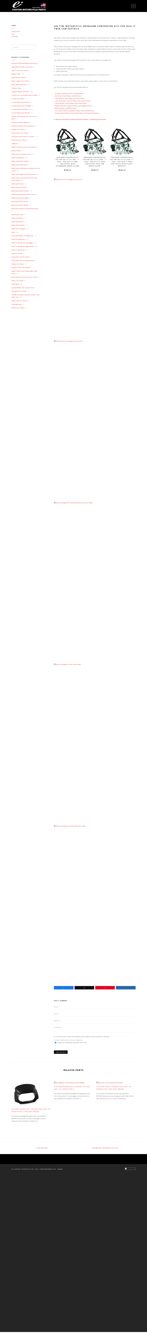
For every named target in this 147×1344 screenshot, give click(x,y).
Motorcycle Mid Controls (20, 201)
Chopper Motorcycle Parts (20, 92)
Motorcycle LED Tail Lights (20, 198)
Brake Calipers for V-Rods (20, 81)
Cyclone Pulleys (72, 101)
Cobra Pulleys (70, 103)
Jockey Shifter (16, 151)
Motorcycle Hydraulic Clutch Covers (23, 194)
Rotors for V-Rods (17, 281)
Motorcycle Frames (18, 184)
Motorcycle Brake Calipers (20, 161)
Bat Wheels (59, 96)
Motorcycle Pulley (17, 215)
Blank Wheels (59, 108)
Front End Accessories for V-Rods (23, 136)
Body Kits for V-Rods (18, 77)
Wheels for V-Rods (18, 308)
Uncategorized (16, 304)
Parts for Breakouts (18, 239)
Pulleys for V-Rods (18, 264)
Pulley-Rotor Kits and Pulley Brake (23, 260)
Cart (13, 34)
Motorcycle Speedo (18, 225)
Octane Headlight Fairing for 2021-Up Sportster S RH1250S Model (31, 1110)
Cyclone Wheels (60, 101)
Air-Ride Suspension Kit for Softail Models (69, 93)
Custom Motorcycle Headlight (21, 106)
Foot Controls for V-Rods (20, 133)
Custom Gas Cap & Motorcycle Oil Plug (24, 95)
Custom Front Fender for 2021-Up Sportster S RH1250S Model (113, 1088)
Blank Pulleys (72, 108)
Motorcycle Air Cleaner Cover (21, 154)
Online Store (16, 31)
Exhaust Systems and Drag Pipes (23, 126)
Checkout (15, 36)
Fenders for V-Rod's (18, 129)
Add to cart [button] (68, 152)
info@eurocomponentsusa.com (105, 1148)
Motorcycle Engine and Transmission (24, 174)
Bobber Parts (16, 74)
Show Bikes (15, 284)
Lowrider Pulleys (74, 111)
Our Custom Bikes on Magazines (23, 236)
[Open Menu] (133, 6)
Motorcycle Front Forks (19, 187)
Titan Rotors (81, 98)
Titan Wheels (59, 98)
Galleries (15, 144)
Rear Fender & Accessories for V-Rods (24, 277)
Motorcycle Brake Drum (19, 165)
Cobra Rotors (82, 103)
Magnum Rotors (87, 106)
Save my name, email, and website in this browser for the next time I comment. (83, 1036)
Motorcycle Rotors (18, 222)
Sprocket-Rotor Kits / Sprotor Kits (23, 288)
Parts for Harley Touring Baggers (23, 243)
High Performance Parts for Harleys (24, 147)
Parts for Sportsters (18, 250)
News (13, 232)
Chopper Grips (16, 88)
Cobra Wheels (60, 103)
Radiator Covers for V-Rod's (21, 268)
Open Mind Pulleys (77, 113)
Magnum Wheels (60, 106)
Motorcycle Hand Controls (20, 191)
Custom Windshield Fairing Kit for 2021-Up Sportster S (72, 1088)
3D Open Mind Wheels (62, 113)
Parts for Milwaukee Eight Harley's (23, 246)
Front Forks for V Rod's (19, 140)
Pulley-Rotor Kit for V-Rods (20, 257)
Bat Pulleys (67, 96)
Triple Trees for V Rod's (19, 301)
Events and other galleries (20, 122)
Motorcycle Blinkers (18, 158)
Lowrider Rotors (89, 111)
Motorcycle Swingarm (19, 229)
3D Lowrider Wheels (62, 111)
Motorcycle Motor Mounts (20, 205)
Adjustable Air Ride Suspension (22, 67)
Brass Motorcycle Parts (19, 85)
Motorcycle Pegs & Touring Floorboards (25, 209)
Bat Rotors (77, 96)
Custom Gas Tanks (18, 99)
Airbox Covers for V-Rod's (20, 70)
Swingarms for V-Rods (19, 291)
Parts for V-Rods (17, 253)
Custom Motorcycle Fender (20, 102)
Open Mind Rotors (93, 113)
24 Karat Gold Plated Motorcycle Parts (24, 63)
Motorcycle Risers (17, 218)
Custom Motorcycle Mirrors (21, 109)
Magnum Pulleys (72, 106)
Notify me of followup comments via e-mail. (72, 1042)
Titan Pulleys (69, 98)
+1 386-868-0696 (42, 1148)
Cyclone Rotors (86, 101)
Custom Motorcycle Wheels (21, 113)
